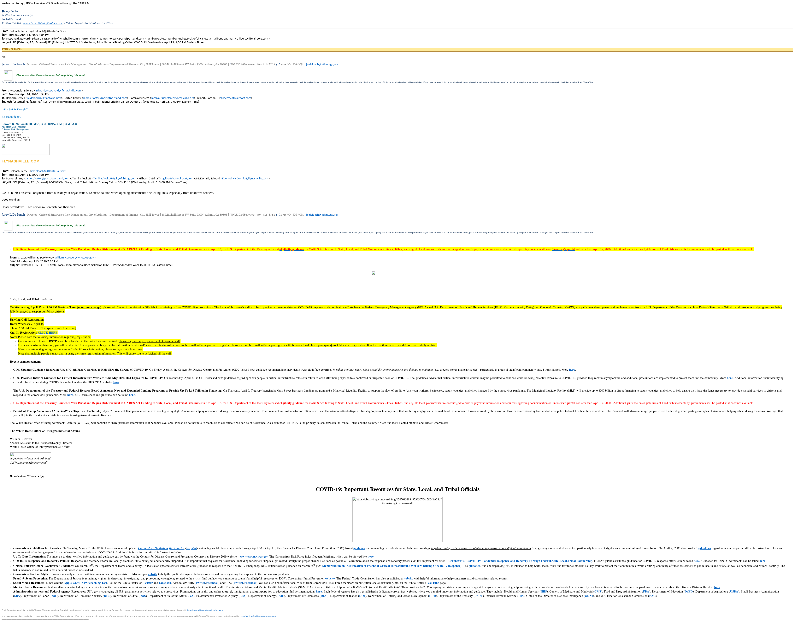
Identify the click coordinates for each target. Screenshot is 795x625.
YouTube (433, 583)
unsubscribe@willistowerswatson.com (258, 616)
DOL (54, 596)
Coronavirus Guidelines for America (161, 548)
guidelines (704, 548)
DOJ (362, 596)
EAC (652, 596)
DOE (280, 596)
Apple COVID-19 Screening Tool (85, 583)
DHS (107, 596)
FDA (646, 591)
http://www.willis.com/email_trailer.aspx (205, 610)
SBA (17, 596)
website (152, 574)
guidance (359, 548)
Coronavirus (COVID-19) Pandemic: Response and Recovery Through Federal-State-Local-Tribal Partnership (520, 561)
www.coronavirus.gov (254, 556)
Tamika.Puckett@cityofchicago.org (172, 98)
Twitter (148, 583)
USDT (479, 596)
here (572, 369)
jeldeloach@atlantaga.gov (322, 64)
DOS (143, 596)
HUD (432, 596)
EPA (243, 596)
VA (191, 596)
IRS (521, 596)
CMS (597, 591)
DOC (324, 596)
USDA (734, 591)
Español (191, 548)
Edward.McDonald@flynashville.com (59, 90)
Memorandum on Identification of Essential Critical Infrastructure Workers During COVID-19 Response (391, 566)
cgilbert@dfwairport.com (235, 98)
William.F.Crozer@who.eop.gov (74, 257)
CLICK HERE (48, 332)
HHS (544, 591)
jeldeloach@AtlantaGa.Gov (44, 98)
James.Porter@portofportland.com (105, 98)
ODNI (589, 596)
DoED (689, 591)
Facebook (165, 583)
